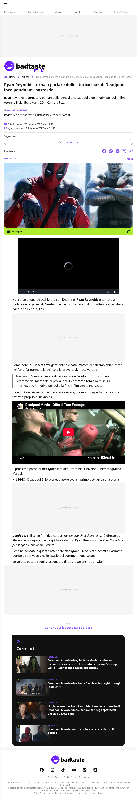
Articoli (25, 76)
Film (129, 158)
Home (12, 76)
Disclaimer (84, 777)
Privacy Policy (54, 777)
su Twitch (97, 562)
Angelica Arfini (17, 110)
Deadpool (10, 158)
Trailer (52, 725)
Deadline (68, 299)
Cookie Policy (70, 777)
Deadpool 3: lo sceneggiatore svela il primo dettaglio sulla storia (73, 479)
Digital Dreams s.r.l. (44, 782)
